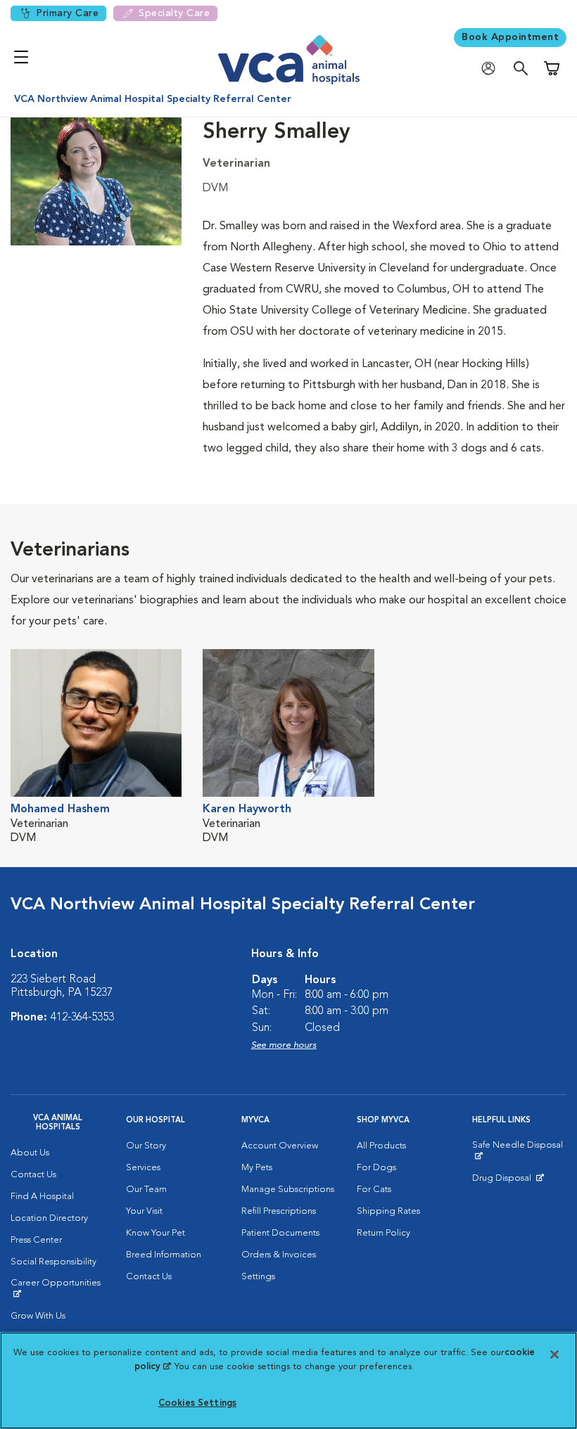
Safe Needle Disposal (519, 1150)
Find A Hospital (42, 1196)
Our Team (146, 1189)
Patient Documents (280, 1233)
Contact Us (33, 1174)
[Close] (554, 1354)
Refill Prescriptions (278, 1211)
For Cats (374, 1189)
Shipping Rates (388, 1211)
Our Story (146, 1146)
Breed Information (163, 1255)
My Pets (256, 1167)
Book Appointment (510, 37)
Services (143, 1167)
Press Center (36, 1240)
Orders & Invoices (278, 1255)
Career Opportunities (58, 1288)
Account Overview (279, 1146)
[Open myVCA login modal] (492, 68)
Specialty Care (174, 13)
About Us (30, 1153)
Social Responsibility (53, 1262)
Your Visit (144, 1211)
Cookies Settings (197, 1403)
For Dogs (376, 1167)
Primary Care (67, 13)
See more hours (284, 1045)
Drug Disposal (507, 1181)
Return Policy (383, 1233)
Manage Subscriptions (287, 1189)
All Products (381, 1146)
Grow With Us (38, 1316)
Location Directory (49, 1218)
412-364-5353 (82, 1017)
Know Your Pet (155, 1233)
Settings (258, 1276)
